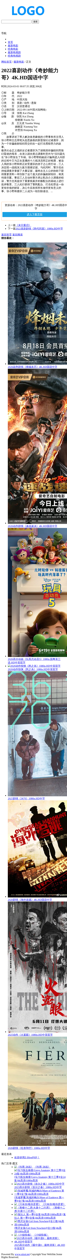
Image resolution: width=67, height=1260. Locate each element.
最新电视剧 (14, 52)
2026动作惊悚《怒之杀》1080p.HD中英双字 (33, 669)
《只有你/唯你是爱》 (54, 1204)
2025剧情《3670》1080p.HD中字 (26, 798)
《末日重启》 (23, 225)
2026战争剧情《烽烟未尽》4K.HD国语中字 (32, 366)
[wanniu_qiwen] (26, 18)
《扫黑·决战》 (42, 1166)
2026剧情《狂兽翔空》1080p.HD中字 (29, 1148)
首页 (10, 42)
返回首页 (6, 234)
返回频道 (17, 234)
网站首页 (6, 61)
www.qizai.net (22, 1254)
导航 (4, 33)
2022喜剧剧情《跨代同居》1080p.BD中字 (39, 228)
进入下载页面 (34, 214)
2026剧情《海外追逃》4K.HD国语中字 (30, 899)
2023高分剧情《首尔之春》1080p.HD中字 (38, 1187)
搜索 (35, 21)
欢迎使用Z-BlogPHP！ (27, 1157)
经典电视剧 (14, 55)
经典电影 (13, 49)
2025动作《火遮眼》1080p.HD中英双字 (30, 1034)
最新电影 (13, 45)
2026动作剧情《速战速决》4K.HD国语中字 (32, 526)
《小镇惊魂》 (41, 1234)
